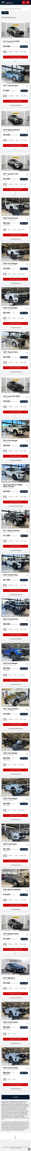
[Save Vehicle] (27, 42)
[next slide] (28, 30)
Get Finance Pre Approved (15, 57)
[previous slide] (3, 30)
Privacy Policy (19, 1147)
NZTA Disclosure (17, 1148)
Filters (5, 12)
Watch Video (25, 81)
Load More (15, 1097)
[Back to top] (29, 1149)
